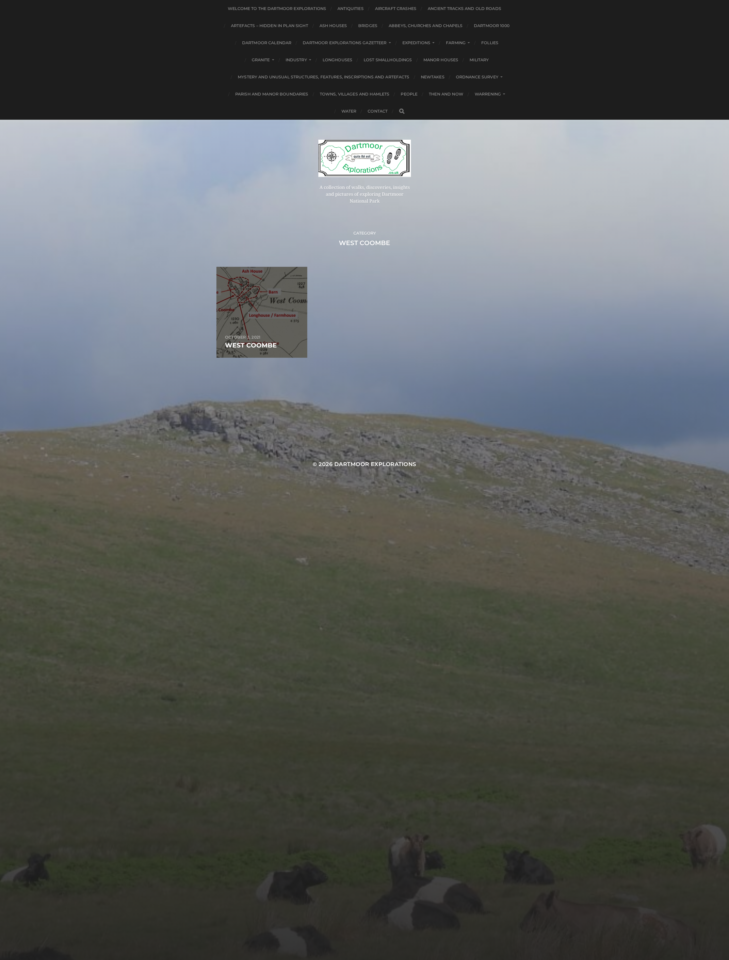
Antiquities (350, 8)
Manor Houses (440, 59)
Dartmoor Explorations (375, 464)
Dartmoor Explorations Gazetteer (344, 42)
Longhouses (337, 59)
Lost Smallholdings (388, 59)
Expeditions (416, 42)
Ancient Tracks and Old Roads (464, 8)
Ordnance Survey (477, 77)
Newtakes (433, 77)
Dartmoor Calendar (266, 42)
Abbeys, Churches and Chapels (425, 25)
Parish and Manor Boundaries (271, 94)
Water (349, 111)
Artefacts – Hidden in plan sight (269, 25)
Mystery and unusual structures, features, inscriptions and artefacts (323, 77)
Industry (296, 59)
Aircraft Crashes (395, 8)
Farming (456, 42)
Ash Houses (333, 25)
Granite (261, 59)
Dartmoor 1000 (491, 25)
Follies (489, 42)
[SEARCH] (402, 111)
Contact (378, 111)
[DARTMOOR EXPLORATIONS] (364, 158)
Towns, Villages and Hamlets (355, 94)
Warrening (488, 94)
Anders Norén (375, 477)
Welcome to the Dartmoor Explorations (277, 8)
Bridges (367, 25)
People (409, 94)
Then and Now (446, 94)
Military (479, 59)
